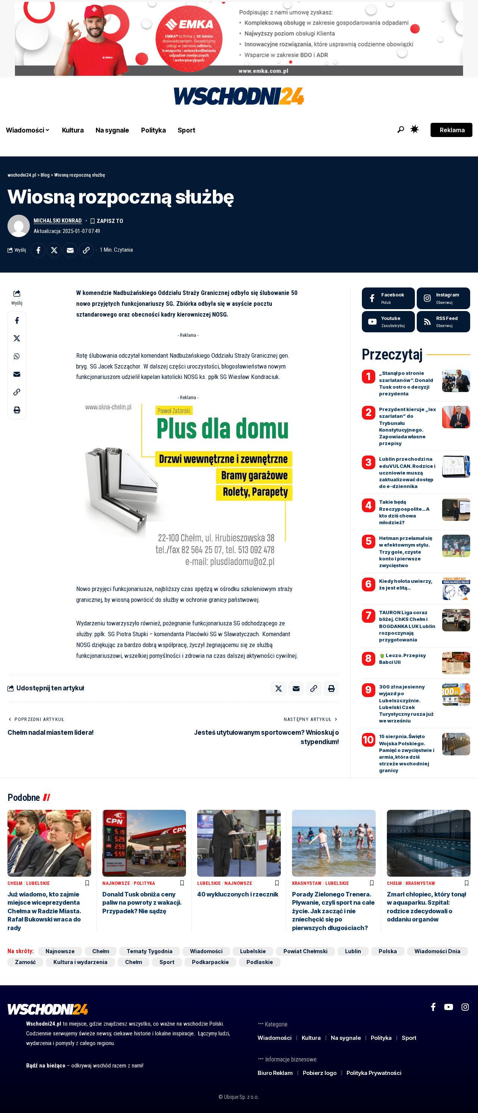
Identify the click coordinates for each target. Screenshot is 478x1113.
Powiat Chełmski (305, 951)
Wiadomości (206, 951)
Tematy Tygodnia (150, 951)
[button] (400, 129)
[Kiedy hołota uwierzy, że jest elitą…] (456, 589)
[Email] (70, 250)
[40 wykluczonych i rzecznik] (239, 843)
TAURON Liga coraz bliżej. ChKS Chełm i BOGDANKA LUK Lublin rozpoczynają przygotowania (407, 626)
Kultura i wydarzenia (80, 962)
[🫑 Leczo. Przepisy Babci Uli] (456, 663)
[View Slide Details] (239, 39)
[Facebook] (388, 298)
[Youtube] (388, 322)
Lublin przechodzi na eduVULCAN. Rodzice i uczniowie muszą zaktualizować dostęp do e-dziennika (407, 472)
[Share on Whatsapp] (17, 356)
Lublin (353, 951)
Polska (388, 951)
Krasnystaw (307, 883)
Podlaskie (259, 962)
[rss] (443, 322)
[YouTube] (448, 1007)
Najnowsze (116, 883)
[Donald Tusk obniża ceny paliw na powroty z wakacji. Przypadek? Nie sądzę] (144, 843)
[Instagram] (443, 298)
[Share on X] (54, 250)
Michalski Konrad (58, 220)
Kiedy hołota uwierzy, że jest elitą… (405, 584)
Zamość (25, 962)
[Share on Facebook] (38, 250)
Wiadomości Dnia (437, 951)
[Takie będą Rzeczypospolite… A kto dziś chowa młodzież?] (456, 509)
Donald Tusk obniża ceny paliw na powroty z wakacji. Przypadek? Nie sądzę (142, 902)
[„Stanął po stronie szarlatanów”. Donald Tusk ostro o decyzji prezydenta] (456, 381)
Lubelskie (38, 883)
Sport (166, 962)
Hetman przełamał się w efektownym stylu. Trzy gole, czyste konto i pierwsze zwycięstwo (405, 551)
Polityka (144, 883)
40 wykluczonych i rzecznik (237, 894)
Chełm (14, 883)
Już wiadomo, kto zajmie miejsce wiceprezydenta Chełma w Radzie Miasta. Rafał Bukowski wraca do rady (44, 911)
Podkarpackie (210, 962)
